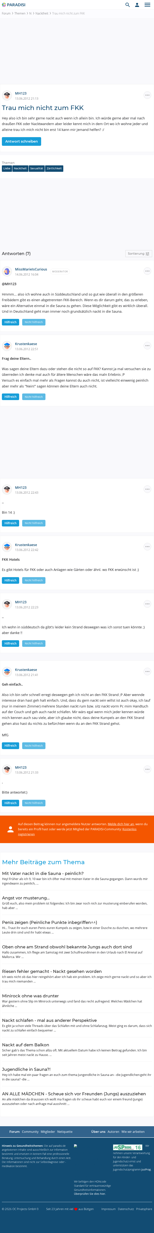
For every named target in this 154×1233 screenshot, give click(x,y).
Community (30, 1132)
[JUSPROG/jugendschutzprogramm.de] (127, 1147)
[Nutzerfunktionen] (137, 4)
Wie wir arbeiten (133, 1132)
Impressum (108, 1209)
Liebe (6, 168)
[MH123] (8, 95)
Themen (19, 13)
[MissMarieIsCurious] (8, 271)
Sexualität (36, 168)
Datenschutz (126, 1209)
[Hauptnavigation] (147, 4)
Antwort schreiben (21, 141)
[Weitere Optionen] (147, 95)
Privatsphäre (144, 1209)
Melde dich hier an (121, 824)
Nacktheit (41, 13)
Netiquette (64, 1132)
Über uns (98, 1132)
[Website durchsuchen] (127, 4)
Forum (6, 13)
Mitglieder (48, 1132)
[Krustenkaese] (8, 345)
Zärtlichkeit (54, 168)
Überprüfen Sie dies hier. (90, 1194)
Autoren (113, 1132)
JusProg (146, 1169)
